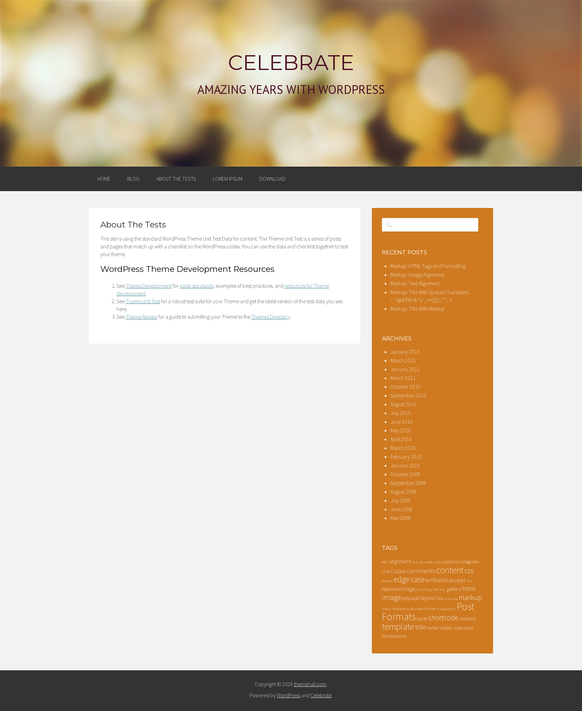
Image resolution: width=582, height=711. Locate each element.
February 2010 (406, 456)
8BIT (385, 562)
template (398, 626)
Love (454, 599)
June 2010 (401, 421)
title (420, 627)
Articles (417, 562)
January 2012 (405, 369)
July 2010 (400, 413)
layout (428, 598)
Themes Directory (270, 316)
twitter (433, 628)
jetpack (410, 598)
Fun (443, 590)
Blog (133, 178)
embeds (437, 580)
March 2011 (403, 378)
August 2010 (403, 404)
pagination (448, 609)
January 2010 (405, 465)
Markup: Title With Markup (417, 308)
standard (467, 618)
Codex (398, 571)
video (446, 627)
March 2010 (403, 448)
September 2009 (408, 482)
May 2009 (400, 517)
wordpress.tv (394, 636)
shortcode (443, 617)
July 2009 (400, 500)
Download (272, 178)
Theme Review (141, 316)
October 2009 (405, 474)
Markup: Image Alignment (417, 274)
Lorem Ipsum (228, 178)
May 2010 (400, 430)
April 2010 (401, 439)
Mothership (400, 609)
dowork (387, 581)
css (469, 570)
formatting (424, 590)
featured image (398, 589)
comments (421, 571)
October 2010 (405, 386)
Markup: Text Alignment (415, 283)
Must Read (417, 609)
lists (447, 599)
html (468, 588)
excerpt (457, 580)
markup (470, 597)
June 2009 (401, 509)
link (440, 598)
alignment (400, 561)
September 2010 (408, 395)
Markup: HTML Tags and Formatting (427, 265)
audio (437, 562)
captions (451, 562)
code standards (196, 285)
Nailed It (432, 609)
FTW (436, 590)
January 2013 (405, 351)
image (391, 597)
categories (469, 562)
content (449, 569)
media (386, 609)
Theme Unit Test (143, 301)
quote (422, 618)
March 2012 (403, 360)
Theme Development (148, 285)
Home (103, 178)
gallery (454, 589)
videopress (463, 628)
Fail (469, 581)
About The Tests (176, 178)
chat (386, 571)
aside (428, 562)
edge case (409, 579)
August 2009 (403, 491)
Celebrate (291, 62)
